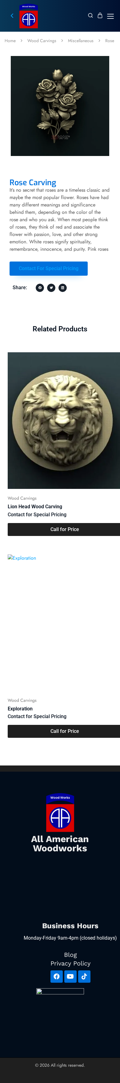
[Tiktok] (84, 976)
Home (10, 41)
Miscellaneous (81, 41)
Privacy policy (70, 963)
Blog (70, 954)
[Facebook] (56, 976)
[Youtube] (70, 976)
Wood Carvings (41, 41)
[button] (49, 269)
